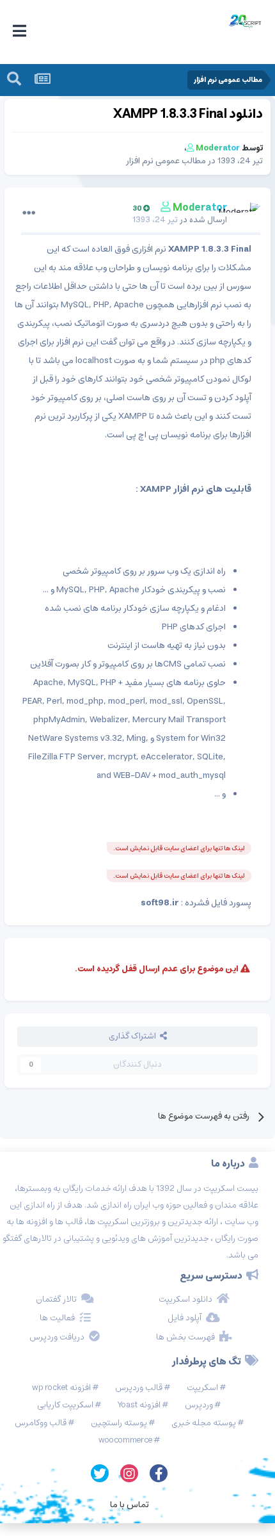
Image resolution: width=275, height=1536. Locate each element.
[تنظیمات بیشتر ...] (29, 213)
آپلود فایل (184, 1318)
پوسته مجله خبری (203, 1423)
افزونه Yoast (139, 1405)
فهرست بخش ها (185, 1337)
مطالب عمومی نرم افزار (166, 161)
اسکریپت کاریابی (65, 1405)
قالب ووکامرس (41, 1423)
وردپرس (199, 1405)
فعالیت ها (57, 1318)
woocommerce (125, 1440)
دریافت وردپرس (56, 1337)
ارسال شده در (179, 220)
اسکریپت (202, 1387)
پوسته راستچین (119, 1423)
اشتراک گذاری (134, 1036)
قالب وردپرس (138, 1387)
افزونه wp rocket (61, 1387)
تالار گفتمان (56, 1299)
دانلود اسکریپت (185, 1299)
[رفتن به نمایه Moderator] (247, 214)
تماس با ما (129, 1504)
